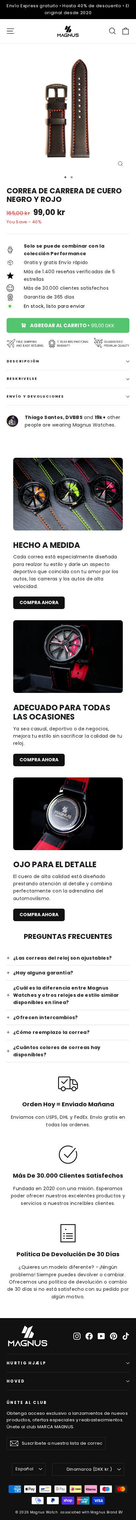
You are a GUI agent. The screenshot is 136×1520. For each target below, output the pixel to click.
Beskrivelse (22, 378)
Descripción (23, 361)
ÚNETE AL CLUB (27, 1402)
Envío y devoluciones (35, 396)
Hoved (16, 1381)
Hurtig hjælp (26, 1363)
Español (24, 1469)
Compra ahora (38, 602)
